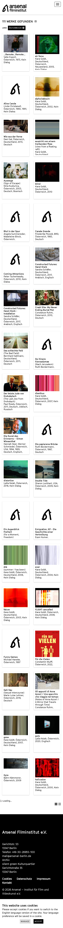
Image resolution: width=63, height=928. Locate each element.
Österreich (15, 28)
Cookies (7, 878)
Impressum (43, 878)
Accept (38, 921)
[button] (23, 28)
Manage (25, 921)
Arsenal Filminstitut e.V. (24, 832)
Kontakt (7, 882)
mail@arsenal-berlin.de (16, 856)
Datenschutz (24, 878)
